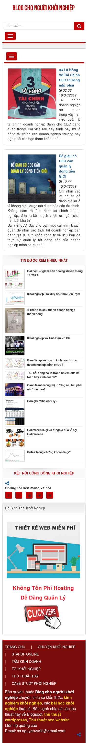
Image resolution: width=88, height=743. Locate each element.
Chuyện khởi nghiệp (56, 646)
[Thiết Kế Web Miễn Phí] (44, 572)
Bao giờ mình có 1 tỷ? (42, 401)
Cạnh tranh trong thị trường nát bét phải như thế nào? (54, 387)
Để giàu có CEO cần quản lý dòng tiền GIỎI (68, 166)
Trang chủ (15, 646)
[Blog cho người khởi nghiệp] (44, 6)
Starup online (25, 654)
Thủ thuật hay (25, 676)
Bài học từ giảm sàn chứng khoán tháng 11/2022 (55, 273)
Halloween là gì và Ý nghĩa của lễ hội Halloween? (52, 432)
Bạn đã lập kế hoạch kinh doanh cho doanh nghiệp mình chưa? (52, 362)
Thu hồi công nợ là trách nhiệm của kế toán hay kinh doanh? (53, 375)
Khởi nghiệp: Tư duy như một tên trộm (53, 294)
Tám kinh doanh (26, 661)
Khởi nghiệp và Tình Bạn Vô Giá (49, 338)
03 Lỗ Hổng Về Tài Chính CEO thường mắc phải (69, 77)
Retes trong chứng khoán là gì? (49, 452)
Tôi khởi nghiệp (26, 668)
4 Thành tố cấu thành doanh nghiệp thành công (51, 312)
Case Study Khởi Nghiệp (34, 683)
